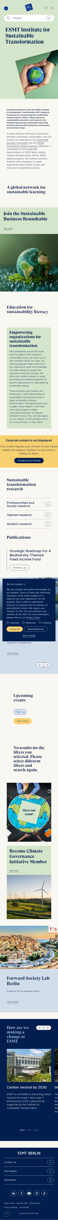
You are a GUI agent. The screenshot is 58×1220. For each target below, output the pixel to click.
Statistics (47, 622)
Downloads (24, 1207)
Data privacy (35, 1203)
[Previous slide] (40, 664)
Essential (14, 622)
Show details (29, 635)
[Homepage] (29, 8)
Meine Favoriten (46, 8)
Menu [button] (6, 8)
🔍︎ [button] (52, 7)
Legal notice (9, 1203)
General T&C (22, 1203)
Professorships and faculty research (20, 504)
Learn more (12, 653)
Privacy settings (10, 1207)
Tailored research (19, 515)
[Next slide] (47, 664)
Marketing (30, 622)
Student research (19, 523)
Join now (8, 228)
